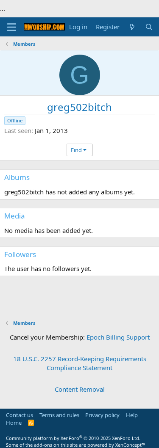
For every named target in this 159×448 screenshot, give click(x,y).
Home (14, 422)
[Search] (149, 27)
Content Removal (80, 389)
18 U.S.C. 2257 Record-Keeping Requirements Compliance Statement (79, 363)
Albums (17, 177)
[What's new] (132, 27)
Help (132, 415)
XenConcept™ (130, 445)
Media (14, 216)
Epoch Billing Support (118, 337)
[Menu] (12, 27)
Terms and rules (59, 415)
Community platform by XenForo (73, 438)
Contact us (19, 415)
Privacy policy (102, 415)
